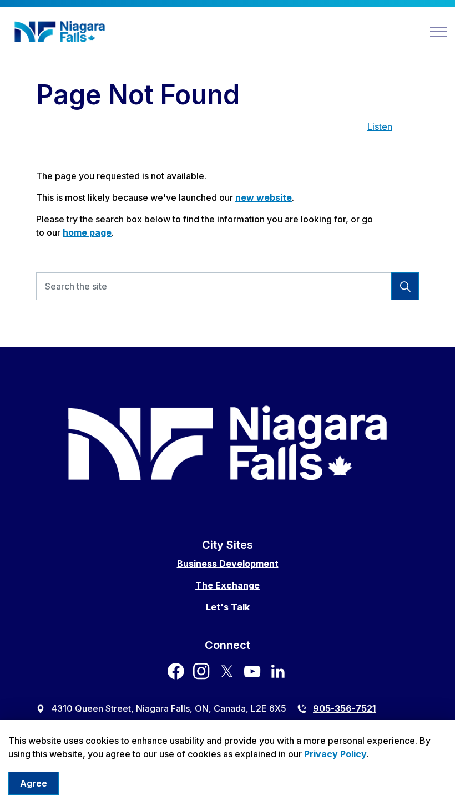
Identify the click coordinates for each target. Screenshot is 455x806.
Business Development (228, 563)
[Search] (405, 286)
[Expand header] (438, 32)
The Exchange (227, 585)
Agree (33, 783)
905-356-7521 (344, 708)
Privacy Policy (335, 753)
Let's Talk (228, 606)
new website (263, 197)
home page (87, 232)
